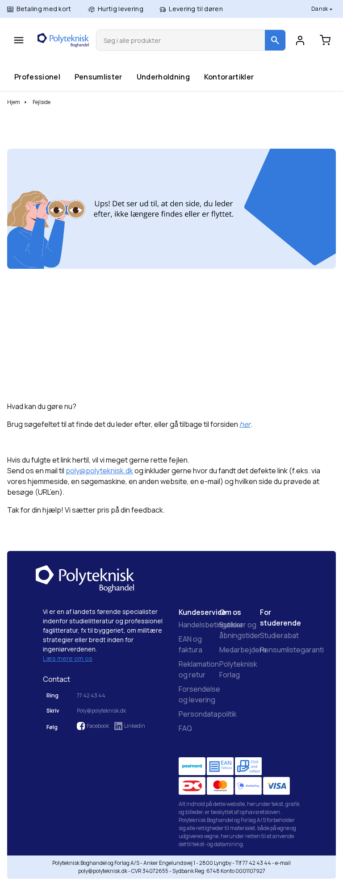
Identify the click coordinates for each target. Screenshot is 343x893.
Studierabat (279, 635)
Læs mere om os (67, 658)
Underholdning (163, 76)
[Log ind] (300, 40)
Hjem (13, 102)
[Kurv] (325, 40)
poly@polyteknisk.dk (99, 471)
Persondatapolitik (208, 714)
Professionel (37, 76)
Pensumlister (98, 76)
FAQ (185, 728)
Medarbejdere (243, 650)
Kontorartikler (229, 76)
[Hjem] (63, 40)
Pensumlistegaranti (292, 650)
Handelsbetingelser (211, 625)
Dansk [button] (320, 9)
